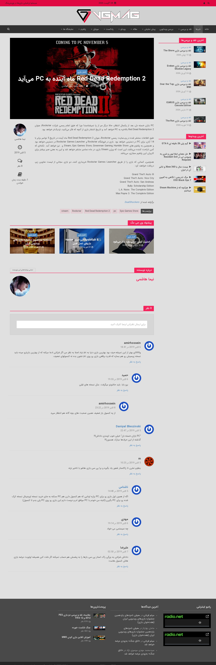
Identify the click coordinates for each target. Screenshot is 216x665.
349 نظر (84, 640)
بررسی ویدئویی (166, 29)
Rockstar (76, 211)
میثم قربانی (148, 615)
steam (65, 211)
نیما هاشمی (20, 139)
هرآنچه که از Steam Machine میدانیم (175, 189)
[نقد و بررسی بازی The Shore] (200, 49)
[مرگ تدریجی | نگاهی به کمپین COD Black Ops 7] (200, 179)
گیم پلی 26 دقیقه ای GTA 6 (175, 143)
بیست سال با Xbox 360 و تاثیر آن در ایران (175, 168)
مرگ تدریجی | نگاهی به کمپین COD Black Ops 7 (175, 179)
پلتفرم (83, 29)
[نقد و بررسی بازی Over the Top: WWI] (200, 83)
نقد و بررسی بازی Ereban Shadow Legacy (179, 68)
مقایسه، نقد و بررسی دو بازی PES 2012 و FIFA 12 (74, 617)
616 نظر (84, 621)
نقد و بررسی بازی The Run (178, 120)
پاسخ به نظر (135, 362)
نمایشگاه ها (68, 29)
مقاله (135, 29)
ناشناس (123, 487)
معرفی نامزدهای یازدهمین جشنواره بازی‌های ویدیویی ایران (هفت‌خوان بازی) (134, 618)
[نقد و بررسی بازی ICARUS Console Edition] (200, 101)
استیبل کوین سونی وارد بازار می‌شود (131, 242)
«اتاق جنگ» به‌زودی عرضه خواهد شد (134, 642)
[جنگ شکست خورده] (99, 628)
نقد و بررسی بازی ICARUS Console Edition (178, 104)
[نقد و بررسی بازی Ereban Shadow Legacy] (200, 64)
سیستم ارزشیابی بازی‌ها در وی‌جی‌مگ (21, 3)
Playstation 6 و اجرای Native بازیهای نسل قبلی (81, 241)
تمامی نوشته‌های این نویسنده (22, 270)
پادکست (109, 29)
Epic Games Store (129, 211)
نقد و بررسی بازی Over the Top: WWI (175, 86)
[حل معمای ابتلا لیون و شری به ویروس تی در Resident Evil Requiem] (200, 156)
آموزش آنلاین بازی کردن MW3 (76, 637)
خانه (207, 29)
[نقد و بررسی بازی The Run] (200, 119)
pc (115, 211)
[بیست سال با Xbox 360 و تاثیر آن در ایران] (200, 169)
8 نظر (19, 166)
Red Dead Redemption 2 (97, 211)
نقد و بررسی (186, 29)
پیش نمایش (149, 29)
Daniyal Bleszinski (128, 427)
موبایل (96, 29)
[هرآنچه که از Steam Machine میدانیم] (200, 189)
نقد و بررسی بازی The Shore (177, 50)
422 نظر (84, 631)
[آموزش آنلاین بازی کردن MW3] (99, 638)
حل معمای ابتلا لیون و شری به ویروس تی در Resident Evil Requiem (175, 157)
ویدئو (123, 29)
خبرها (198, 29)
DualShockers (132, 202)
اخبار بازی (82, 72)
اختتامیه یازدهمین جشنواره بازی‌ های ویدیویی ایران (32, 241)
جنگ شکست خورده (81, 627)
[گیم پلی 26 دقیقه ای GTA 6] (200, 145)
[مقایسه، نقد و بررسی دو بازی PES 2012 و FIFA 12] (99, 615)
